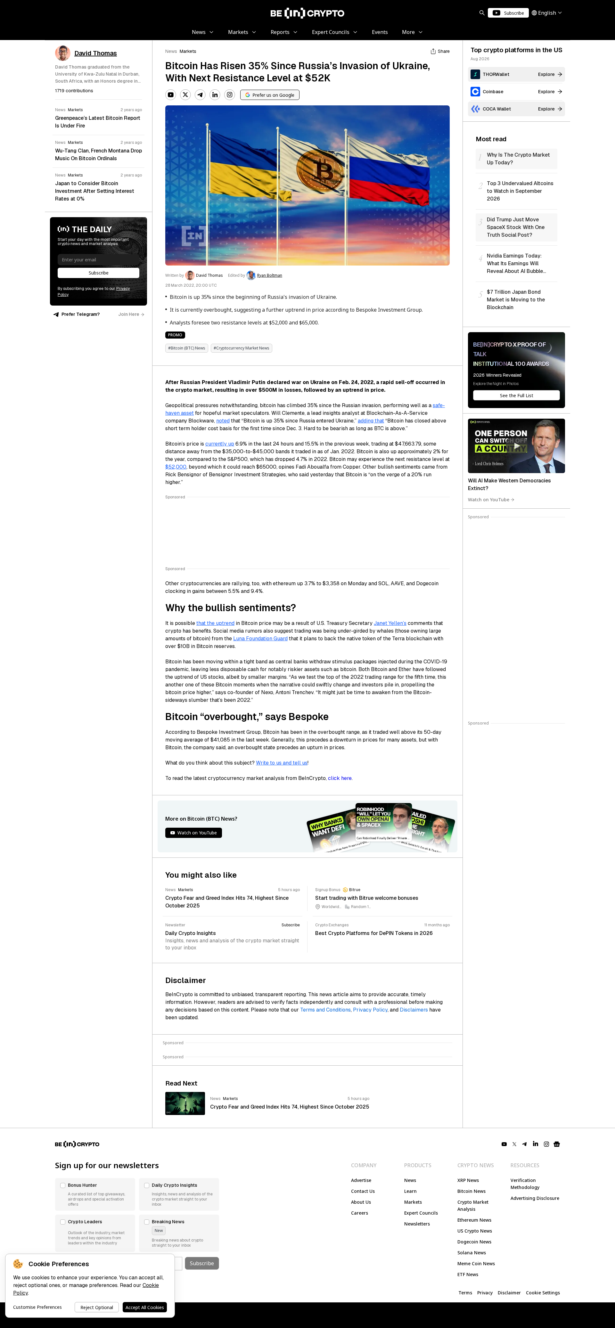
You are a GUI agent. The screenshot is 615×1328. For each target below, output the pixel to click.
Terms (465, 1293)
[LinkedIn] (214, 94)
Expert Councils (421, 1213)
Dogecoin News (474, 1242)
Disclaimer (509, 1293)
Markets (188, 51)
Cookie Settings (543, 1293)
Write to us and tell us (282, 762)
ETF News (467, 1274)
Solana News (471, 1253)
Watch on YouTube (488, 499)
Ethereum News (474, 1220)
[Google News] (557, 1144)
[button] (95, 1194)
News (171, 51)
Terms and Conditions (325, 1009)
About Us (361, 1202)
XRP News (468, 1180)
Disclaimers (414, 1009)
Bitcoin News (471, 1191)
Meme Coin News (476, 1263)
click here (340, 778)
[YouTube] (170, 94)
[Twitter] (185, 94)
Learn (410, 1191)
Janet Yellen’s (390, 623)
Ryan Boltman (269, 275)
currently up (219, 443)
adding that (371, 420)
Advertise (361, 1180)
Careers (359, 1213)
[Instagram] (229, 94)
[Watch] (516, 446)
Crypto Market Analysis (472, 1205)
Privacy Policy (370, 1009)
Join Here (128, 314)
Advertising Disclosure (535, 1198)
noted (223, 420)
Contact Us (363, 1191)
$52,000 (175, 466)
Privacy (485, 1293)
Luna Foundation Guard (260, 638)
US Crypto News (474, 1231)
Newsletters (417, 1224)
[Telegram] (200, 94)
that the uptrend (215, 623)
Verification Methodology (525, 1183)
